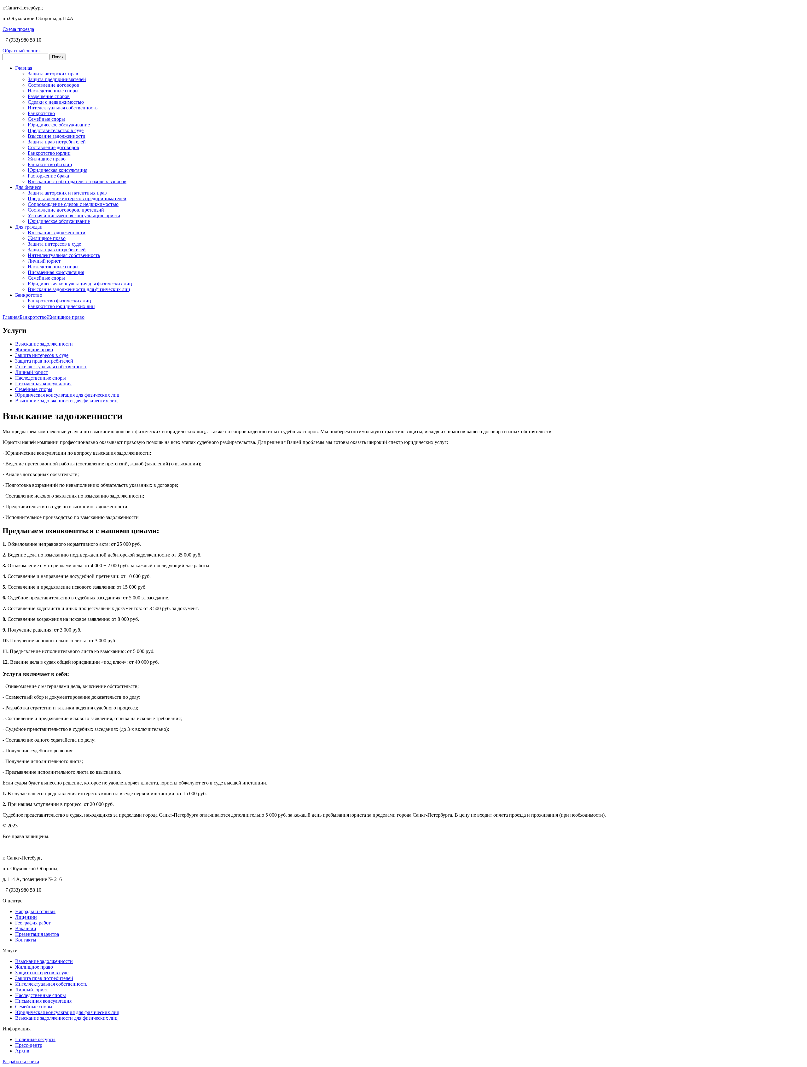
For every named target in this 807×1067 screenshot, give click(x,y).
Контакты (25, 939)
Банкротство (41, 113)
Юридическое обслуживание (59, 124)
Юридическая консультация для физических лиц (80, 283)
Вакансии (25, 928)
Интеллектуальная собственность (64, 255)
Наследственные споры (53, 90)
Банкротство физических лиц (59, 300)
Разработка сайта (21, 1061)
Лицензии (26, 917)
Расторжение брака (48, 175)
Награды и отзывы (35, 911)
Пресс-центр (28, 1045)
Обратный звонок (22, 50)
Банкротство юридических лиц (61, 306)
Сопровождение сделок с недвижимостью (73, 204)
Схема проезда (18, 29)
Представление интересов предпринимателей (77, 198)
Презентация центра (37, 934)
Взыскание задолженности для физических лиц (79, 289)
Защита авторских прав (53, 73)
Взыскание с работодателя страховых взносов (77, 181)
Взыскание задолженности (56, 136)
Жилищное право (47, 158)
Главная (23, 68)
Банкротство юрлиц (49, 153)
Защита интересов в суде (54, 244)
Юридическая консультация (57, 170)
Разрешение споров (49, 96)
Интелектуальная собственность (62, 107)
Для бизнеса (28, 187)
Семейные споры (46, 119)
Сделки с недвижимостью (56, 102)
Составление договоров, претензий (66, 210)
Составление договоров (53, 85)
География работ (33, 922)
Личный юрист (44, 261)
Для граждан (29, 227)
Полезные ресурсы (35, 1039)
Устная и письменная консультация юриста (74, 215)
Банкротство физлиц (50, 164)
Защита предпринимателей (57, 79)
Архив (22, 1050)
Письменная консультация (56, 272)
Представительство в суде (56, 130)
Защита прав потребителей (57, 141)
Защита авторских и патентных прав (67, 192)
